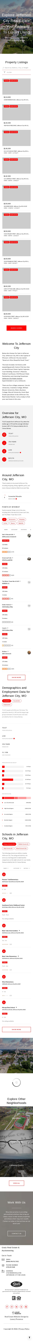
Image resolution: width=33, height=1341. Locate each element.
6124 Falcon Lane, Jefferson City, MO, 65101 (13, 932)
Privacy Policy (24, 1329)
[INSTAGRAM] (12, 1307)
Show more (16, 677)
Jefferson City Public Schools (12, 378)
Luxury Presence (16, 1319)
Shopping (22, 519)
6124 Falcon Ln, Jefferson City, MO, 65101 (12, 958)
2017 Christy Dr (6, 653)
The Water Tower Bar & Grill (10, 581)
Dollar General (6, 604)
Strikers (4, 651)
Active (6, 523)
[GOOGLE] (26, 1307)
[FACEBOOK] (7, 1307)
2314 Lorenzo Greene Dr (9, 536)
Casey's (4, 628)
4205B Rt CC (5, 583)
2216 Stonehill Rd (7, 560)
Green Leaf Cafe (6, 558)
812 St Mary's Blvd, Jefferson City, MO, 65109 (13, 907)
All (5, 519)
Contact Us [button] (16, 1233)
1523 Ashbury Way (7, 607)
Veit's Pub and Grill (7, 534)
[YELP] (21, 1307)
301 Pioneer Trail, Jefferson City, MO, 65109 (13, 881)
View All (16, 1183)
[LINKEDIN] (16, 1307)
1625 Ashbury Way (7, 630)
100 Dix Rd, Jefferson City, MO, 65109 (11, 984)
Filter (9, 72)
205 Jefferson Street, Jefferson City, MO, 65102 (14, 1009)
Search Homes (16, 328)
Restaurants (13, 519)
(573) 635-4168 (10, 1267)
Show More (16, 1029)
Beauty (13, 523)
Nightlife (22, 523)
